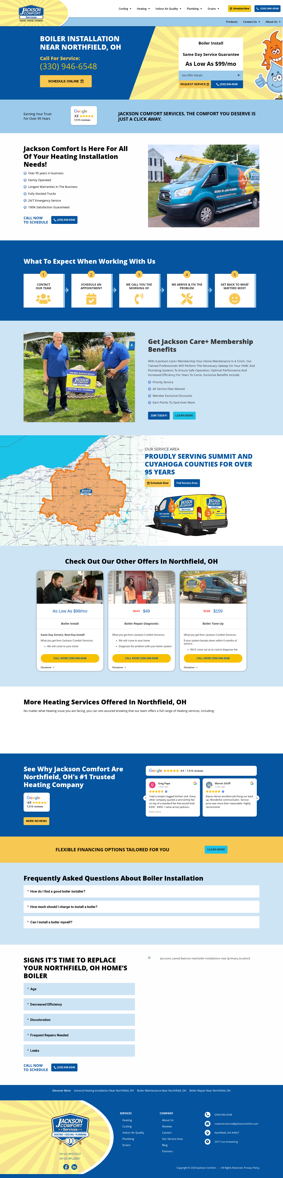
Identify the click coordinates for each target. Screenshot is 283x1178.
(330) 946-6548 (68, 66)
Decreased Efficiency (46, 1004)
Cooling (123, 8)
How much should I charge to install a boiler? (63, 907)
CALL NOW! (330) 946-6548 (69, 658)
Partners (167, 1151)
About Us (271, 22)
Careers (167, 1132)
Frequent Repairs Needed (49, 1035)
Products (231, 22)
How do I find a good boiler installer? (57, 891)
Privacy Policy (251, 1167)
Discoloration (40, 1020)
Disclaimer (46, 667)
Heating (142, 8)
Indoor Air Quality (167, 8)
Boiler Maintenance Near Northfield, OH (161, 1090)
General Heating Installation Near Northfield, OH (104, 1090)
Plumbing (193, 8)
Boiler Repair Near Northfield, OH (210, 1090)
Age (33, 989)
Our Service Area (172, 1139)
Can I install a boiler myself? (51, 922)
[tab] (141, 891)
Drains (212, 8)
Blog (165, 1145)
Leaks (34, 1051)
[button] (211, 75)
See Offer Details (192, 75)
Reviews (167, 1126)
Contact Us (250, 22)
